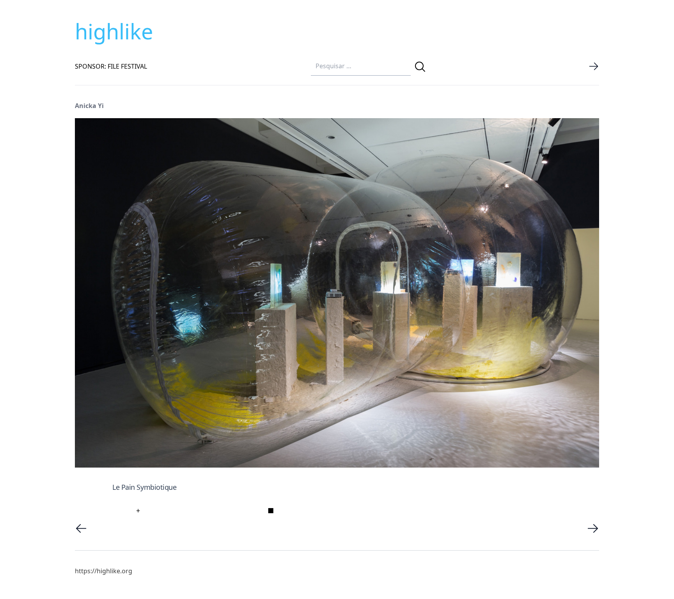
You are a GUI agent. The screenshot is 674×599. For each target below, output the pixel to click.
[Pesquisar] (420, 66)
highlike (114, 31)
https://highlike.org (103, 571)
